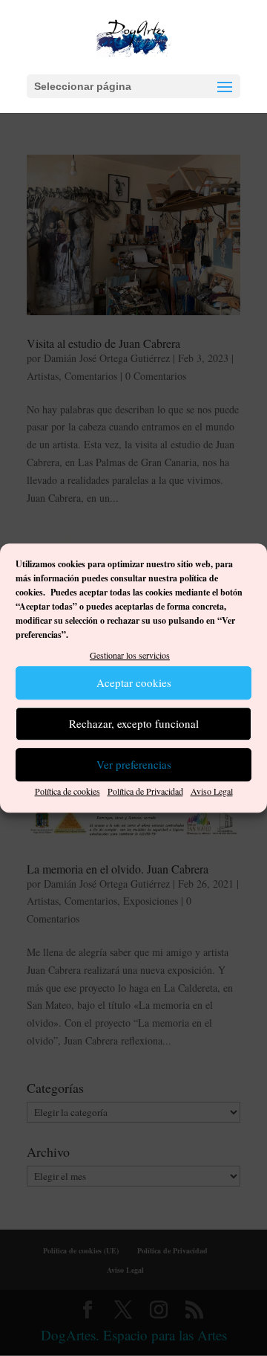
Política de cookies (67, 791)
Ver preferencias (133, 765)
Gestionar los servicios (130, 655)
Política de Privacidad (145, 791)
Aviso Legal (212, 791)
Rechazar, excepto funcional (134, 724)
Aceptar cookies (133, 683)
